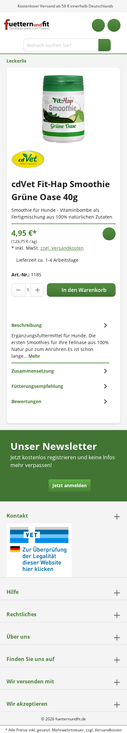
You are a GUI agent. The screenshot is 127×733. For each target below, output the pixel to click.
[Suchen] (104, 45)
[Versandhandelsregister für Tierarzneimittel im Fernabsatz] (39, 550)
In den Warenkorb (83, 290)
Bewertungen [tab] (26, 401)
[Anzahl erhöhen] (37, 289)
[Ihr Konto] (114, 25)
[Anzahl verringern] (18, 289)
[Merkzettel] (98, 25)
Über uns (18, 636)
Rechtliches (21, 614)
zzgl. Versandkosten (62, 248)
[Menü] (5, 46)
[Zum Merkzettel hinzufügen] (109, 233)
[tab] (60, 340)
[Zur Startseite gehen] (27, 24)
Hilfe (13, 591)
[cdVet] (27, 159)
